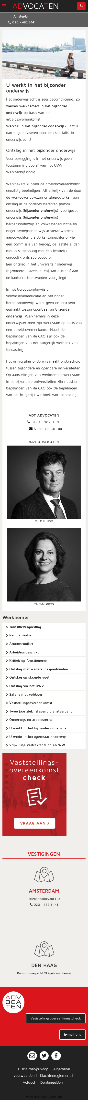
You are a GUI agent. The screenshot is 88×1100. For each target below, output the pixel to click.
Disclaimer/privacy (33, 1069)
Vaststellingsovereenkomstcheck (56, 1018)
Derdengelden (51, 1082)
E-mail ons (72, 1034)
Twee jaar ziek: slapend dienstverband (41, 711)
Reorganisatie (20, 635)
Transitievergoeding (25, 627)
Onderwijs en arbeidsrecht (30, 720)
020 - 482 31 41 (46, 904)
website (31, 1097)
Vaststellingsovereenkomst (30, 703)
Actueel (29, 1082)
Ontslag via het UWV (26, 686)
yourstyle (55, 1097)
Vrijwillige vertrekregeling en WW (37, 745)
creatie (42, 1097)
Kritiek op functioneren (28, 660)
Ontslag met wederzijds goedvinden (38, 669)
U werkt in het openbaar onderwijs (37, 737)
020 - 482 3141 (24, 22)
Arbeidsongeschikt (24, 652)
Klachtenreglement (55, 1076)
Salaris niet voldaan (25, 694)
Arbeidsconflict (21, 644)
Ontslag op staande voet (29, 677)
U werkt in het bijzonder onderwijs (37, 728)
